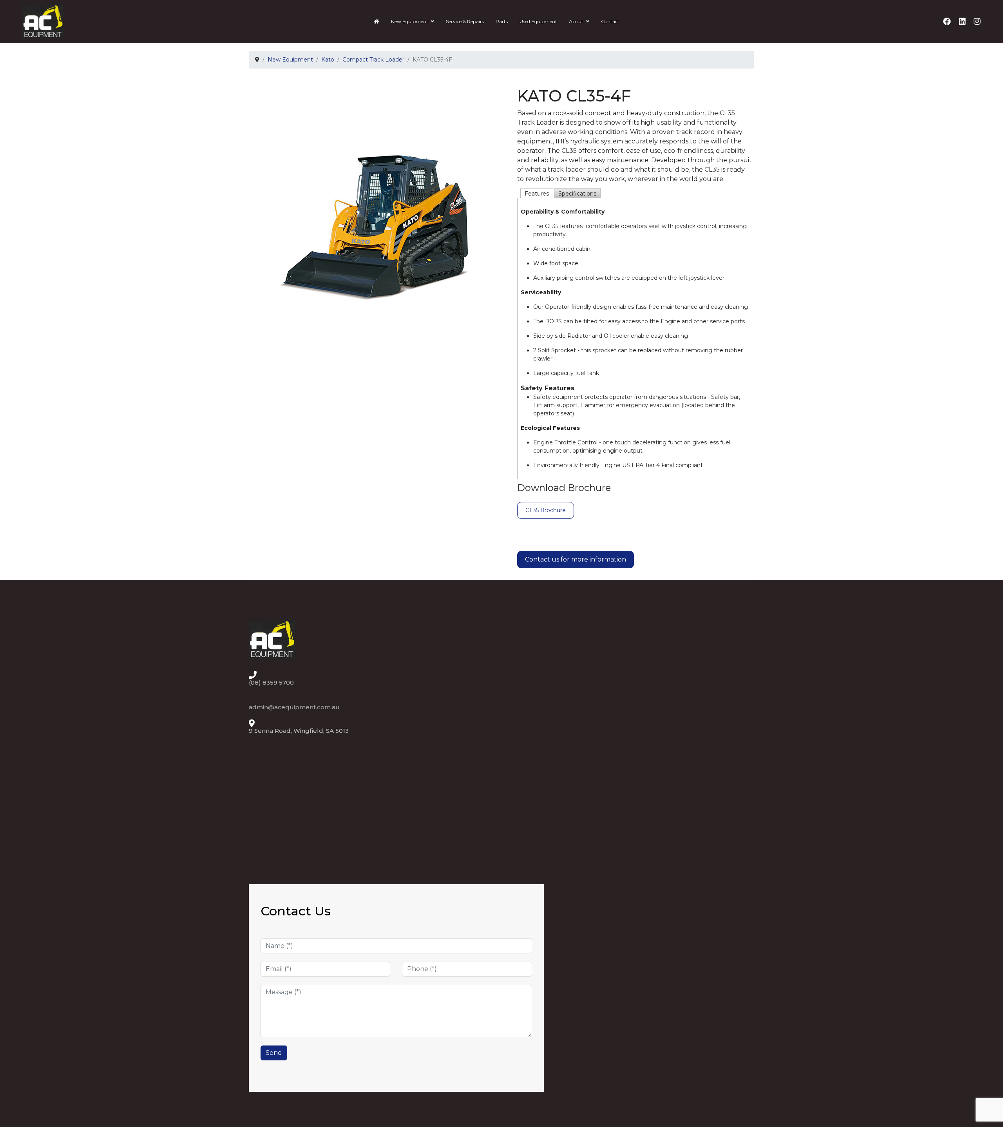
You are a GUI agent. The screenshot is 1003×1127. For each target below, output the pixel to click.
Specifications (577, 193)
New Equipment (409, 21)
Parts (502, 21)
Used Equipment (538, 21)
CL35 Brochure (545, 510)
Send (274, 1052)
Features (537, 193)
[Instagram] (977, 21)
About (576, 21)
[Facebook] (947, 21)
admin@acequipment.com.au (294, 707)
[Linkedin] (962, 21)
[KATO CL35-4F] (375, 207)
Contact (610, 21)
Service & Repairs (465, 21)
